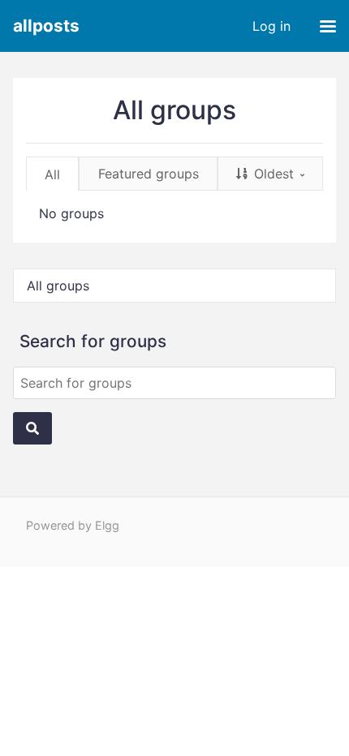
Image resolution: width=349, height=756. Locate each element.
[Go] (32, 428)
